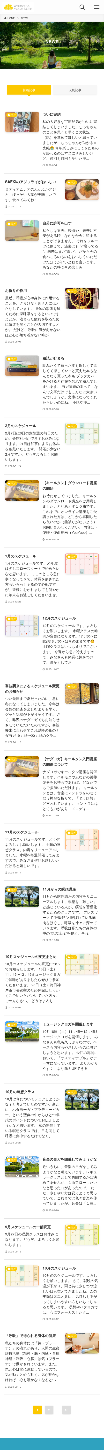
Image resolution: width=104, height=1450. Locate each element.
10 (66, 1410)
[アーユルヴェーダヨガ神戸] (18, 7)
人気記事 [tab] (75, 90)
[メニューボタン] (96, 7)
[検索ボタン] (82, 7)
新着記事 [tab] (29, 90)
